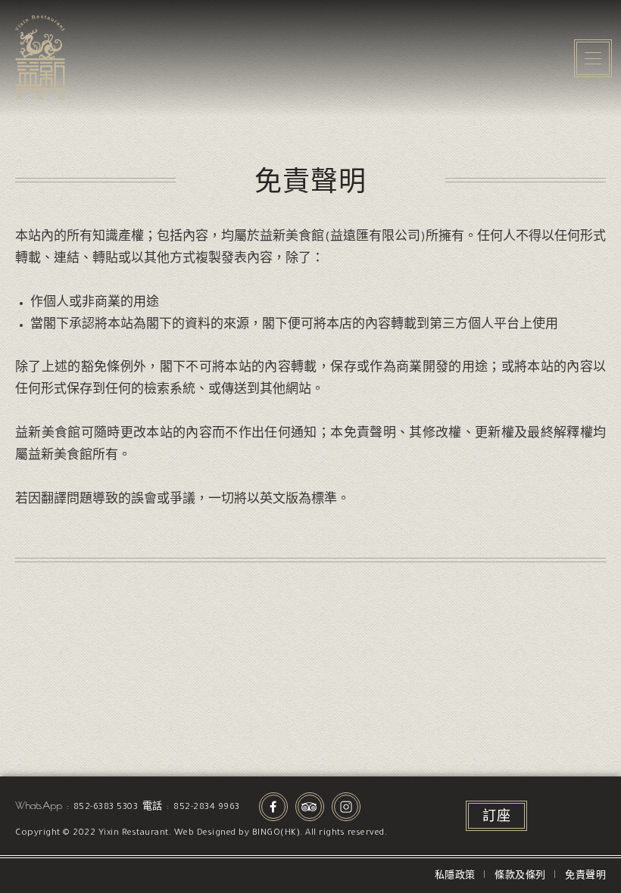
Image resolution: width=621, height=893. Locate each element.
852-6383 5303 (106, 808)
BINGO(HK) (276, 834)
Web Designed (205, 834)
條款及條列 (520, 877)
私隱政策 (455, 877)
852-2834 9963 (206, 808)
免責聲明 (585, 877)
